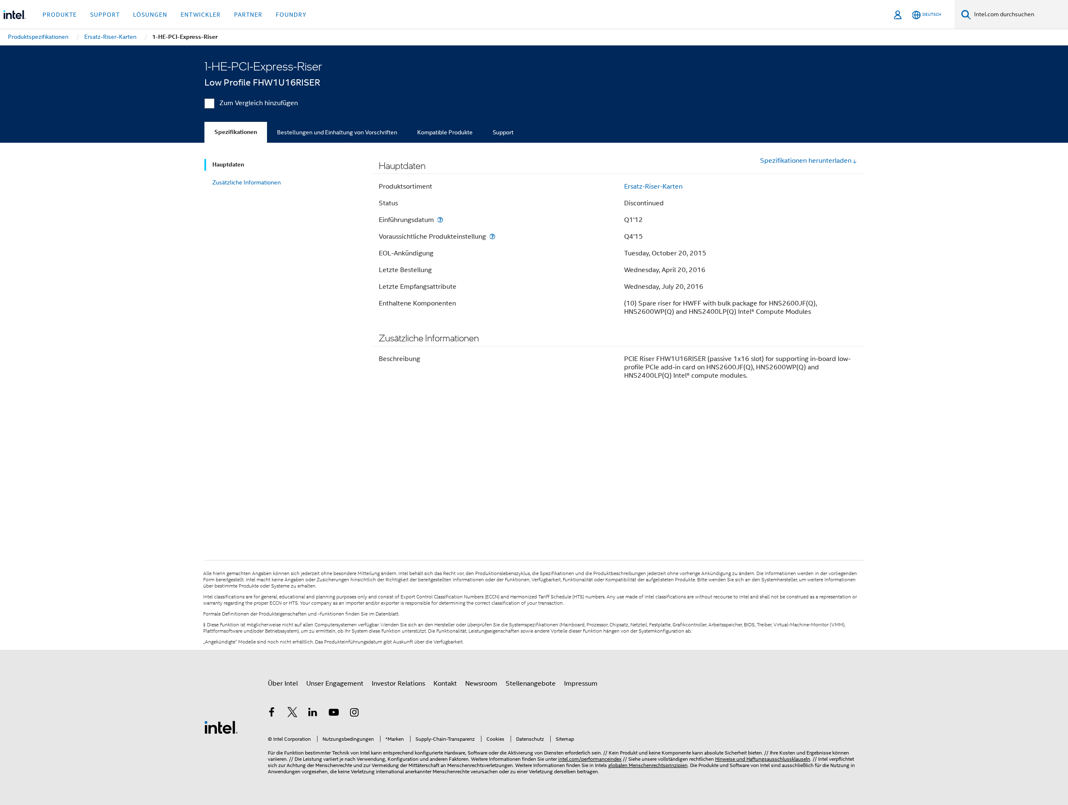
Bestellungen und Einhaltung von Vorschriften (337, 132)
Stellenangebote (531, 683)
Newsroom (481, 683)
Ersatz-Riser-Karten (653, 186)
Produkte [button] (60, 14)
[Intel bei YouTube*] (334, 713)
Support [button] (105, 14)
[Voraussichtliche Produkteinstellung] (492, 236)
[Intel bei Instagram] (354, 713)
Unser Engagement (334, 683)
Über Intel (283, 683)
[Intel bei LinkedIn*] (313, 713)
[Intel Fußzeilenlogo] (221, 727)
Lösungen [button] (150, 14)
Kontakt (445, 683)
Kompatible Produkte (445, 132)
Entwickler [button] (201, 14)
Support (503, 132)
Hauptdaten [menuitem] (228, 165)
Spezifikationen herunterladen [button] (805, 160)
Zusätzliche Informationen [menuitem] (246, 182)
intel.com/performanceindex (590, 759)
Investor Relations (398, 683)
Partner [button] (248, 14)
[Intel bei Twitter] (292, 713)
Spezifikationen (235, 132)
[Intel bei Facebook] (271, 713)
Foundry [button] (291, 14)
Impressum (580, 683)
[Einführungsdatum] (440, 219)
